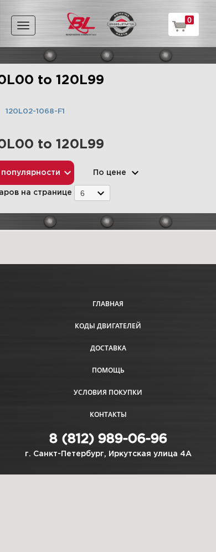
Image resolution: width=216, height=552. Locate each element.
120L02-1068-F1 (35, 112)
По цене (109, 172)
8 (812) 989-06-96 (108, 439)
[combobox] (92, 193)
